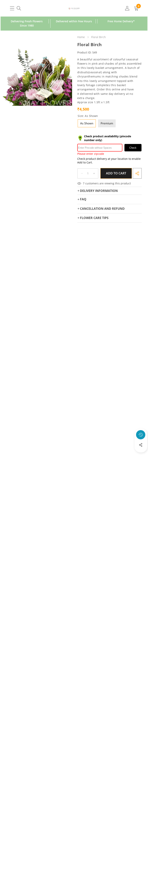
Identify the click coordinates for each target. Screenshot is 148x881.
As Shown (86, 123)
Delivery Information (99, 191)
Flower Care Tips (94, 218)
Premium (107, 123)
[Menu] (12, 8)
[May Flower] (74, 8)
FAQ (83, 199)
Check (132, 147)
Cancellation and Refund (102, 209)
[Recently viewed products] (140, 434)
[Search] (18, 8)
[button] (140, 455)
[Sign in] (127, 8)
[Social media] (140, 445)
